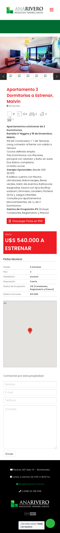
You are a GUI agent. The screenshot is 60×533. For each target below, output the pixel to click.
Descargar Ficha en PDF (27, 221)
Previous (3, 76)
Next (56, 76)
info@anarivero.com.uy (31, 484)
